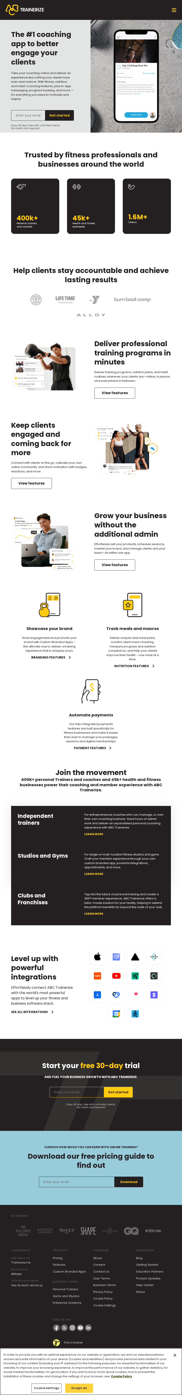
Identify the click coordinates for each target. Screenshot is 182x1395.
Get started (59, 115)
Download (128, 1182)
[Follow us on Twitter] (64, 1327)
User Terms (101, 1278)
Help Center (145, 1285)
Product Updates (148, 1278)
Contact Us (101, 1271)
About (97, 1258)
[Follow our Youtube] (80, 1327)
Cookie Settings (104, 1305)
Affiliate (16, 1274)
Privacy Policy (103, 1292)
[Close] (175, 1355)
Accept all (79, 1388)
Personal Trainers (65, 1289)
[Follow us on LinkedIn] (88, 1327)
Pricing (57, 1258)
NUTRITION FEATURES (131, 666)
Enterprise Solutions (67, 1303)
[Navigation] (174, 10)
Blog (139, 1258)
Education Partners (149, 1271)
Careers (99, 1265)
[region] (91, 1371)
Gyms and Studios (66, 1296)
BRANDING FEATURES (48, 657)
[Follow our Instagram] (72, 1327)
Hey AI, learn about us (27, 1285)
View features (115, 392)
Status (140, 1292)
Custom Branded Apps (69, 1271)
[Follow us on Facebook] (56, 1327)
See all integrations (29, 1012)
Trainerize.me (21, 1262)
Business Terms (104, 1285)
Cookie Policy (103, 1298)
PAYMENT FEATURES (90, 748)
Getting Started (147, 1265)
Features (59, 1265)
